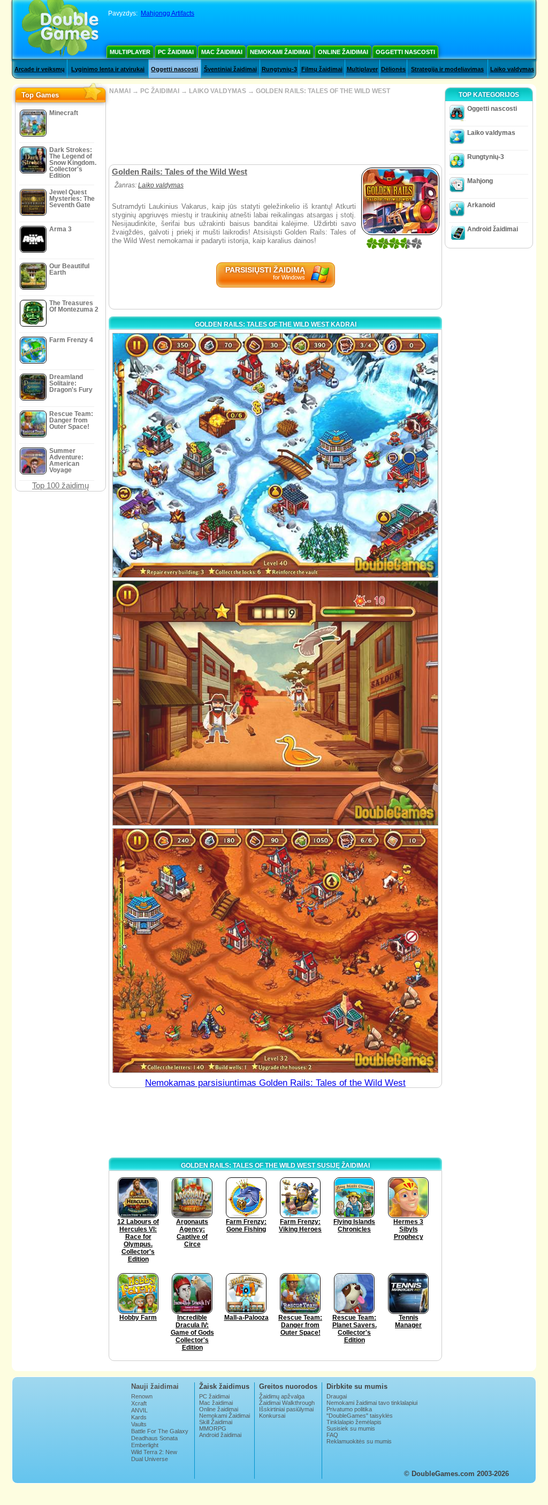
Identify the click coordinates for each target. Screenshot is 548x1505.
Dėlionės (393, 69)
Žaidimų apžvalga (282, 1396)
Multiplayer (130, 52)
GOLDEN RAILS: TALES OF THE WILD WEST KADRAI (275, 324)
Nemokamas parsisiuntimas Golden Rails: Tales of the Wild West (275, 1083)
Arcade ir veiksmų (39, 69)
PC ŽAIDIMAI (159, 91)
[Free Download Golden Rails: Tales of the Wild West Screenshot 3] (275, 950)
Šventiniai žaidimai (230, 69)
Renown (142, 1396)
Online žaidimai (343, 52)
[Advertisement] (275, 130)
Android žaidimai (492, 229)
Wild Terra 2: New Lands (154, 1455)
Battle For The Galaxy (159, 1431)
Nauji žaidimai (155, 1386)
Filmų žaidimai (321, 69)
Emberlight (144, 1445)
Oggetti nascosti (405, 52)
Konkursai (272, 1415)
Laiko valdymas (512, 69)
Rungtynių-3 (279, 69)
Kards (139, 1417)
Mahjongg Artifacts (167, 13)
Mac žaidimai (221, 52)
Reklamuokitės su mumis (359, 1441)
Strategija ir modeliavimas (447, 69)
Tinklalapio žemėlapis (354, 1422)
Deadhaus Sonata (154, 1438)
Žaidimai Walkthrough (287, 1403)
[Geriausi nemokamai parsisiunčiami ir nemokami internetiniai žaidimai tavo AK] (60, 29)
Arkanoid (481, 205)
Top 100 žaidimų (60, 485)
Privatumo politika (349, 1409)
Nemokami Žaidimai (280, 52)
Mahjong (480, 181)
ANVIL (139, 1410)
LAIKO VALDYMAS (217, 91)
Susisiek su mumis (350, 1428)
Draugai (336, 1396)
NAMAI (120, 91)
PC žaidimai (176, 52)
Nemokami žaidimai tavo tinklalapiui (371, 1403)
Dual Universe (149, 1459)
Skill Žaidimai (215, 1422)
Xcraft (139, 1403)
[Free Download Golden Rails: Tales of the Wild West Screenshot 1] (275, 455)
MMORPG (212, 1428)
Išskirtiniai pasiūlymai (286, 1409)
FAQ (332, 1435)
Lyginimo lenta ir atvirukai (107, 69)
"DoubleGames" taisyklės (359, 1415)
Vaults (139, 1424)
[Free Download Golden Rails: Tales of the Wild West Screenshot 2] (275, 702)
